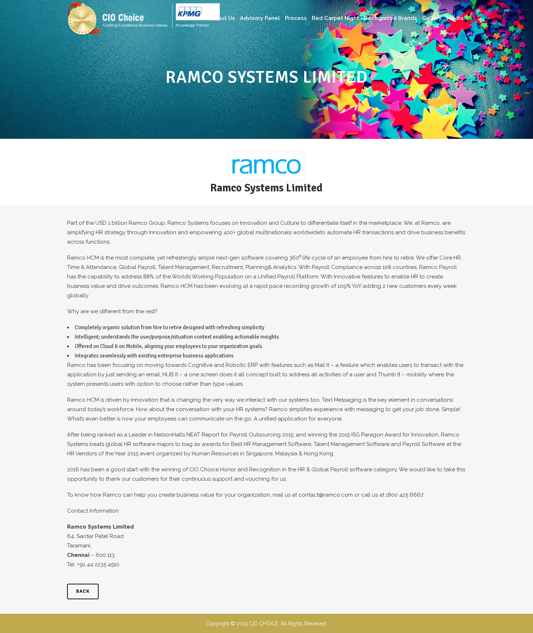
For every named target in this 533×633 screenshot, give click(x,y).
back (83, 591)
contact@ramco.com (325, 495)
